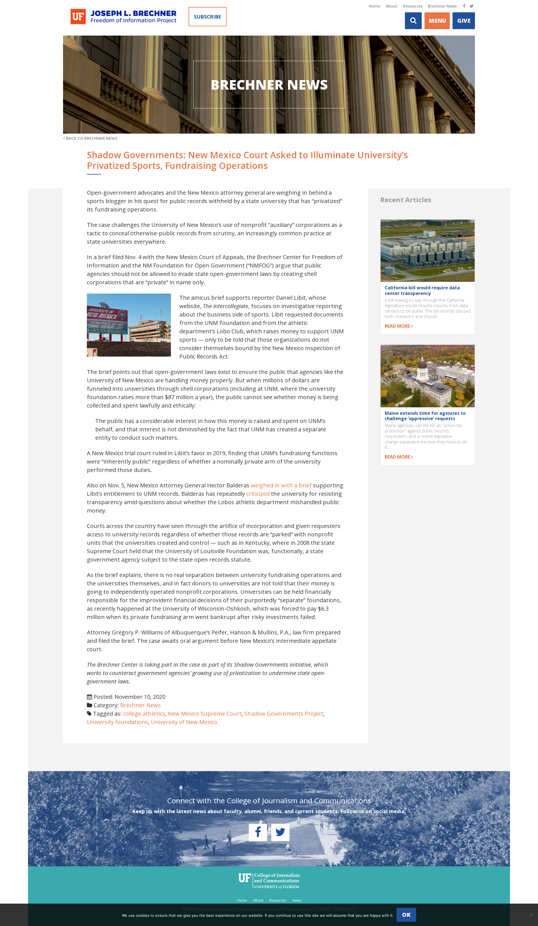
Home (374, 6)
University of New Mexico (184, 722)
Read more (398, 326)
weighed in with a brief (281, 485)
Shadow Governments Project (283, 713)
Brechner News (442, 6)
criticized (258, 493)
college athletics (144, 713)
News (297, 900)
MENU (437, 20)
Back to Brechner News (91, 138)
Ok (406, 914)
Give (463, 20)
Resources (413, 6)
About (392, 6)
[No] (531, 915)
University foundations (117, 722)
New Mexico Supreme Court (205, 713)
